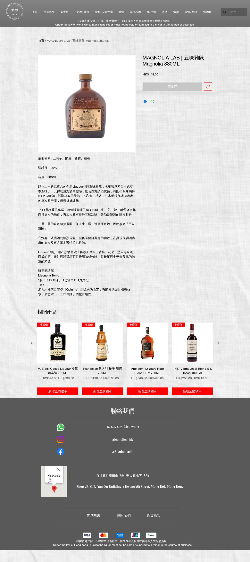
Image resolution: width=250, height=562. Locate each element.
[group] (125, 358)
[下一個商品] (218, 342)
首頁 (41, 41)
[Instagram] (60, 439)
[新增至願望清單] (208, 86)
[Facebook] (60, 451)
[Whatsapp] (60, 427)
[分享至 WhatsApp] (152, 101)
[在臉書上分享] (145, 101)
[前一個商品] (31, 342)
